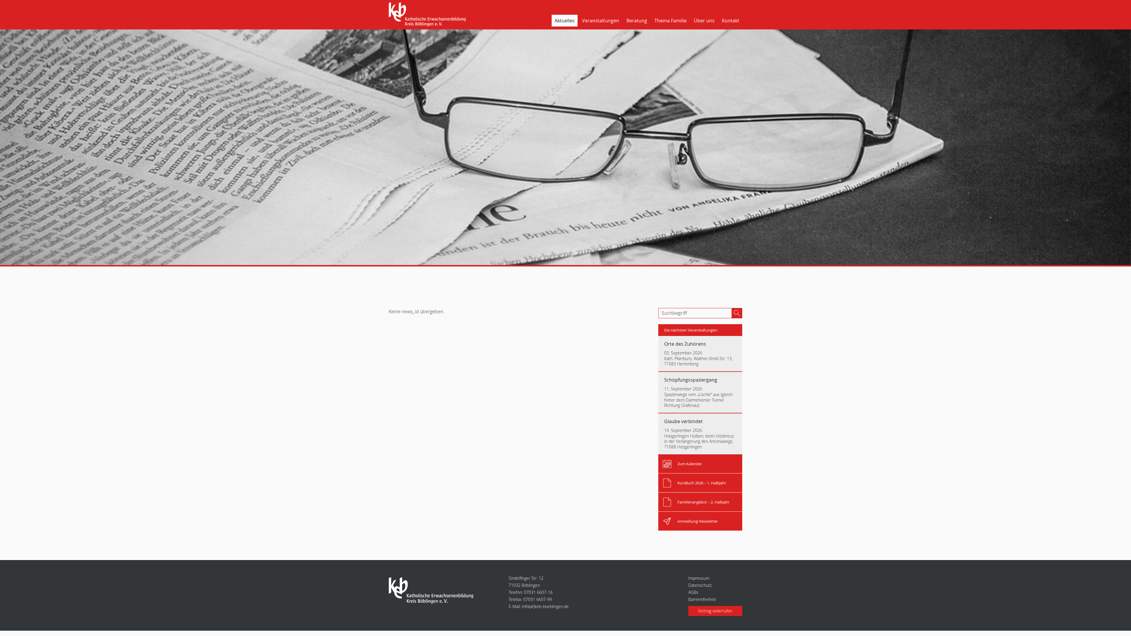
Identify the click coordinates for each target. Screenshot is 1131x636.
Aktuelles (565, 20)
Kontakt (730, 20)
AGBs (693, 592)
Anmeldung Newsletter (697, 521)
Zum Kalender (689, 463)
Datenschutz (700, 585)
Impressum (698, 578)
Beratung (636, 20)
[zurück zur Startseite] (429, 14)
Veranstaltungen (600, 20)
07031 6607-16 (538, 592)
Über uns (704, 20)
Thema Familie (670, 20)
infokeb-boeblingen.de (545, 606)
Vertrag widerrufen (715, 611)
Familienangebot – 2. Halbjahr (703, 502)
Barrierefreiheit (702, 599)
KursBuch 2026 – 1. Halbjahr (701, 483)
